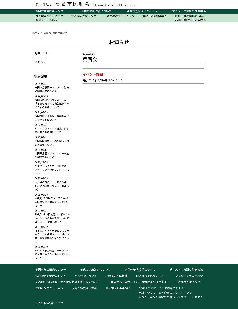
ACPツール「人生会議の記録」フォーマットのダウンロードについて (52, 169)
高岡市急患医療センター (50, 11)
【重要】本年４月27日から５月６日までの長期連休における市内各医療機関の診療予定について (52, 236)
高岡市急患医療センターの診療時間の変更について (52, 89)
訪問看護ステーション (121, 16)
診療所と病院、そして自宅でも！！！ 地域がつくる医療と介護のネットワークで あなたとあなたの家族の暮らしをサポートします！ (169, 292)
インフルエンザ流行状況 (187, 276)
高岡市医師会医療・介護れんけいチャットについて (52, 117)
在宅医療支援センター (85, 16)
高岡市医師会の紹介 (118, 288)
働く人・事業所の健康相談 (189, 11)
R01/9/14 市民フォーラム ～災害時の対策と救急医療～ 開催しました (52, 201)
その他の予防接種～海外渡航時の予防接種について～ (68, 282)
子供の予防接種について (140, 270)
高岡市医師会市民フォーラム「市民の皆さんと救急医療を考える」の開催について (52, 103)
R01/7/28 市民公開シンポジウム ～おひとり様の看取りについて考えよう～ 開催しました (52, 218)
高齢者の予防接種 (116, 276)
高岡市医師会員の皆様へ (190, 20)
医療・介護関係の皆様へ (190, 16)
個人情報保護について (49, 303)
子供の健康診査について (96, 11)
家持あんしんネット (47, 20)
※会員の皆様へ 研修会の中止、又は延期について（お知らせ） (52, 185)
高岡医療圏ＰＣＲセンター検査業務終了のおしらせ (52, 155)
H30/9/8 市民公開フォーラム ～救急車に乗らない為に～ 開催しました (52, 254)
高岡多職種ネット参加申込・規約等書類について (52, 142)
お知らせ (40, 62)
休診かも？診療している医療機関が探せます (139, 282)
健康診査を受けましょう (142, 11)
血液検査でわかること (49, 16)
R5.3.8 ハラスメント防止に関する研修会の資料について (52, 130)
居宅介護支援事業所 (154, 16)
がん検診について (86, 276)
